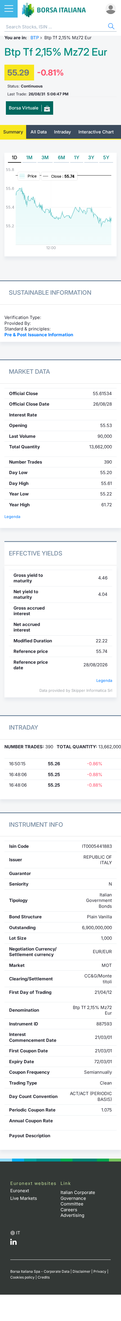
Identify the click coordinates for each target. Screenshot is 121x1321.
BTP (35, 37)
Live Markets (23, 1198)
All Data (39, 132)
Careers (68, 1209)
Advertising (72, 1215)
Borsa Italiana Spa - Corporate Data (40, 1271)
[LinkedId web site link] (13, 1243)
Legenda (12, 516)
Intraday (62, 132)
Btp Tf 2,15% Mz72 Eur (55, 52)
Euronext (19, 1190)
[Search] (111, 27)
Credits (44, 1277)
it (18, 1233)
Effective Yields (35, 553)
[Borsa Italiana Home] (54, 9)
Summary (13, 132)
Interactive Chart (96, 132)
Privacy (99, 1271)
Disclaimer (81, 1271)
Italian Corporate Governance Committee (77, 1198)
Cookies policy (22, 1277)
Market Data (29, 371)
